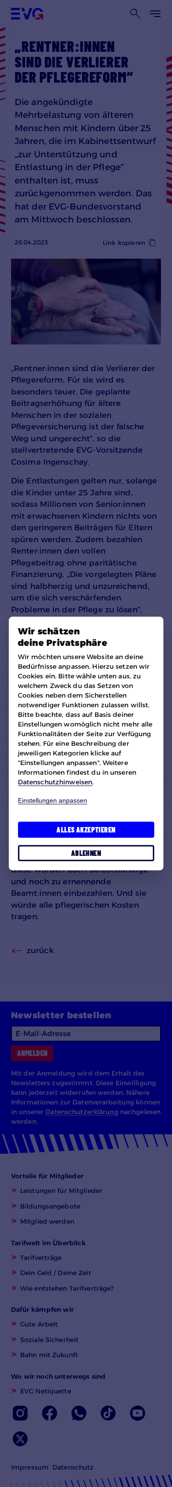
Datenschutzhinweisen (55, 782)
